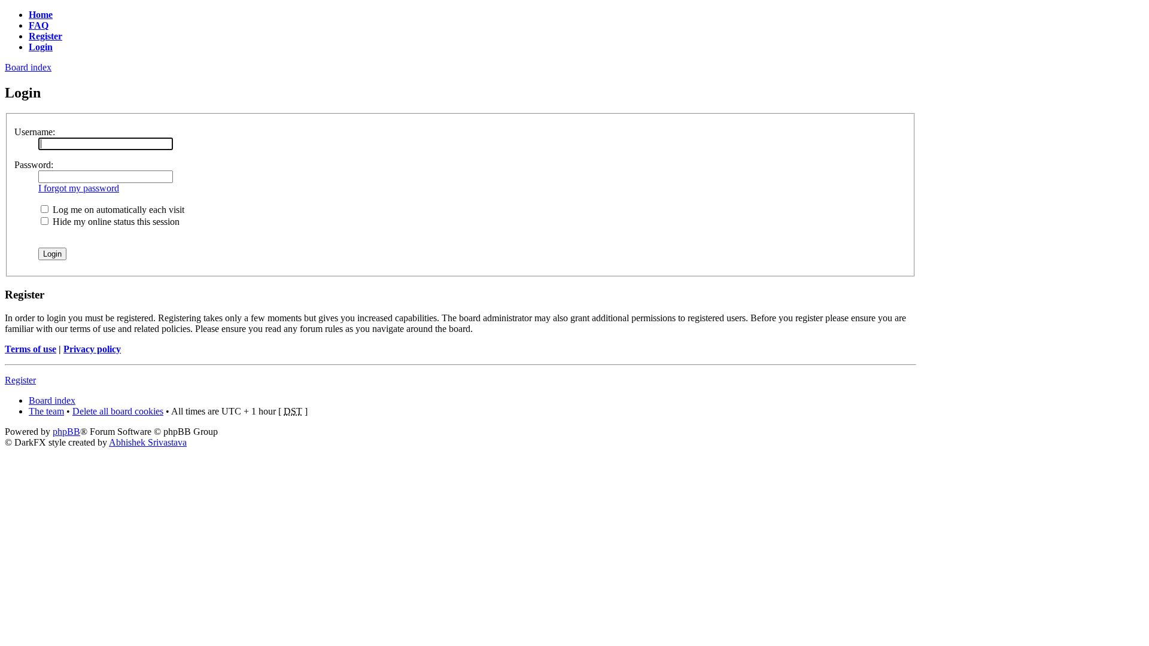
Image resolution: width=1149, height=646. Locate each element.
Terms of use (30, 349)
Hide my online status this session (115, 222)
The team (46, 411)
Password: (33, 165)
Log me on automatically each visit (117, 210)
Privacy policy (92, 349)
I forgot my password (78, 188)
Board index (28, 67)
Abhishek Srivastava (148, 442)
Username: (34, 132)
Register (20, 380)
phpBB (66, 431)
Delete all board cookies (117, 411)
